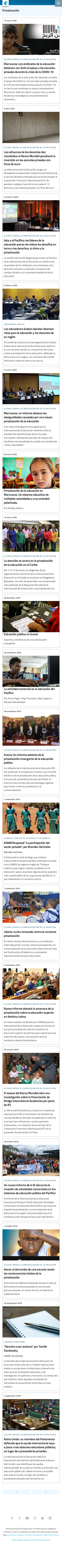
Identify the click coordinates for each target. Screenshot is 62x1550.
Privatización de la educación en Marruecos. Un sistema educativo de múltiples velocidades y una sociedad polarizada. (31, 481)
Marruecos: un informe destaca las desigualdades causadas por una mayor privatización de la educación (31, 408)
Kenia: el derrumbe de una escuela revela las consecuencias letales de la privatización (31, 1260)
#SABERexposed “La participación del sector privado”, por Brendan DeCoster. (31, 839)
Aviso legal (17, 1539)
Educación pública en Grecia (31, 621)
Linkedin (50, 1518)
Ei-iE (4, 3)
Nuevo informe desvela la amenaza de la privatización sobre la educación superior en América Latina (31, 1003)
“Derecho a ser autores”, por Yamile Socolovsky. (31, 1345)
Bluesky (42, 1518)
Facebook (12, 1518)
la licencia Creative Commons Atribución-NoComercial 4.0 (33, 1534)
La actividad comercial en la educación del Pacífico (31, 677)
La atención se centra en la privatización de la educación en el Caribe (31, 553)
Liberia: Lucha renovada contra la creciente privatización (31, 922)
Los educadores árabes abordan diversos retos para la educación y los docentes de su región (31, 323)
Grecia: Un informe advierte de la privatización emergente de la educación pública (31, 750)
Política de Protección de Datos (36, 1539)
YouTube (27, 1518)
